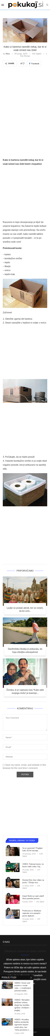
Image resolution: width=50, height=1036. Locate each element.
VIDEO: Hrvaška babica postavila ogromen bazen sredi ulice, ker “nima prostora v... (22, 1024)
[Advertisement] (25, 95)
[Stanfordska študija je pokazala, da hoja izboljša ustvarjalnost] (25, 632)
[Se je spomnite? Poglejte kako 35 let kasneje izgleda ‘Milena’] (13, 851)
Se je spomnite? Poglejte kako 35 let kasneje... (32, 849)
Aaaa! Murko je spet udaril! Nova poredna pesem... (33, 897)
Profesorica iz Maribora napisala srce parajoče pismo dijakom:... (31, 913)
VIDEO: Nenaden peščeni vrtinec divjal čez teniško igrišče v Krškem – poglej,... (22, 1005)
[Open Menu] (2, 5)
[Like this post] (23, 63)
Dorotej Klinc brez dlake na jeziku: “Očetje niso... (33, 881)
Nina (8, 54)
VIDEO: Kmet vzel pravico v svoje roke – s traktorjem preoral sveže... (22, 987)
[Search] (47, 5)
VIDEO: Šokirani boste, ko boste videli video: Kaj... (33, 865)
